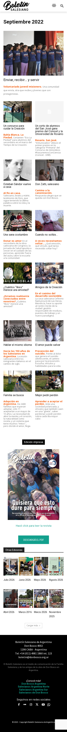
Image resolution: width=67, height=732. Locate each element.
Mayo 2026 (40, 579)
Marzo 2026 (40, 612)
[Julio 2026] (10, 566)
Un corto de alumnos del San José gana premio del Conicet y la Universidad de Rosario (49, 130)
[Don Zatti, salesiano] (49, 170)
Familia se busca (13, 395)
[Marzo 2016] (26, 598)
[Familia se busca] (17, 381)
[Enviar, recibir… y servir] (33, 53)
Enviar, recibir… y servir (21, 80)
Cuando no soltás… (46, 234)
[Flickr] (25, 705)
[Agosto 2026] (56, 566)
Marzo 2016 (25, 612)
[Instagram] (31, 705)
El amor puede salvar (47, 344)
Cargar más (32, 625)
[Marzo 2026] (41, 598)
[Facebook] (18, 705)
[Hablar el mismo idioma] (17, 330)
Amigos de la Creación (48, 287)
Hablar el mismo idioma (17, 344)
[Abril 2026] (10, 598)
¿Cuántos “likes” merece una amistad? (16, 289)
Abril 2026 (8, 612)
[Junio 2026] (26, 566)
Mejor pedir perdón (46, 395)
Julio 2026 (9, 579)
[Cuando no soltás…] (49, 220)
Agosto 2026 (56, 579)
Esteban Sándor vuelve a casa (17, 186)
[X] (37, 705)
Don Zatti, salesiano (47, 184)
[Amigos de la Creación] (49, 273)
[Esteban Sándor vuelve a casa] (17, 170)
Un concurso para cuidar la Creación (14, 127)
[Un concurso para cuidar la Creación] (17, 111)
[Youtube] (43, 705)
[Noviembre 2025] (56, 598)
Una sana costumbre (15, 234)
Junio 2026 (25, 579)
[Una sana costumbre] (17, 220)
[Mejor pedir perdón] (49, 381)
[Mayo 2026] (41, 566)
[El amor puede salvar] (49, 330)
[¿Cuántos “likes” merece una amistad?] (17, 273)
